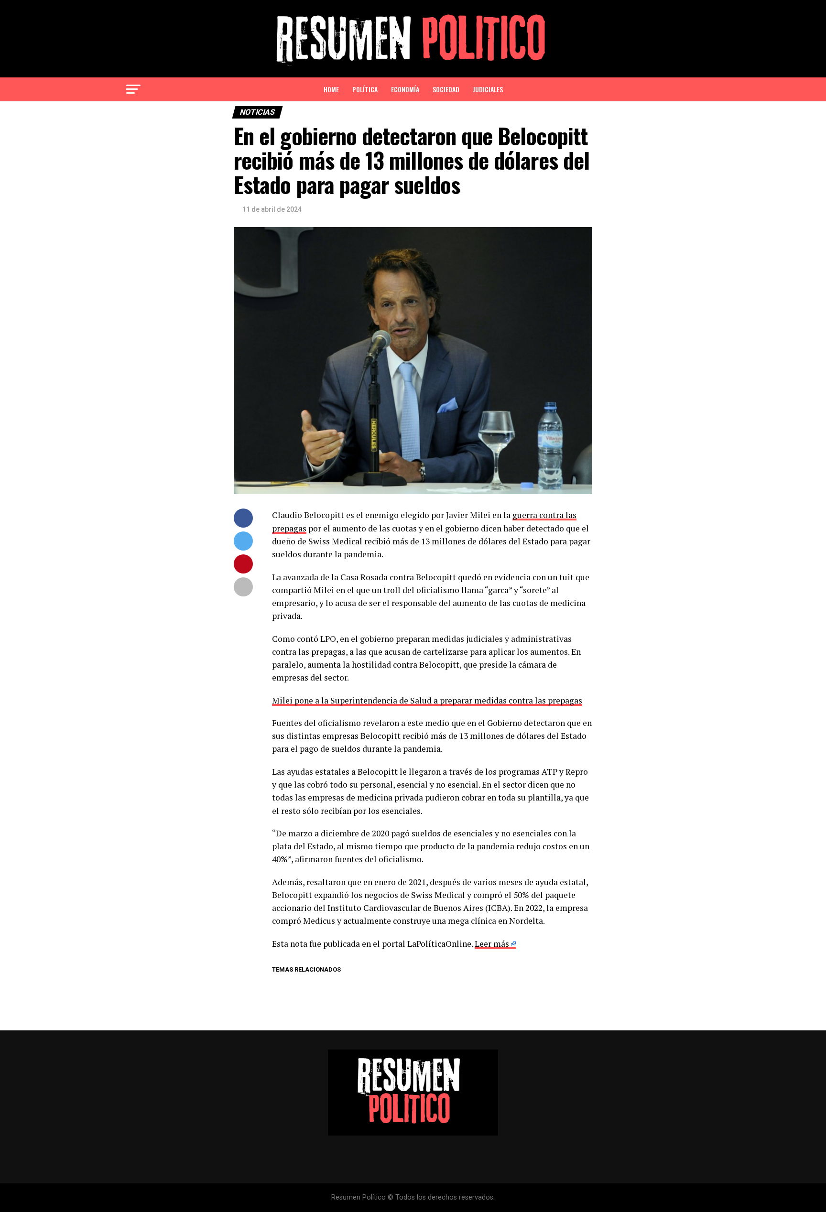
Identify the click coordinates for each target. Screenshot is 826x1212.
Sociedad (446, 89)
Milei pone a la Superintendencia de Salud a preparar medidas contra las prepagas (427, 700)
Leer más (492, 943)
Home (331, 89)
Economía (405, 89)
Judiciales (488, 89)
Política (365, 89)
